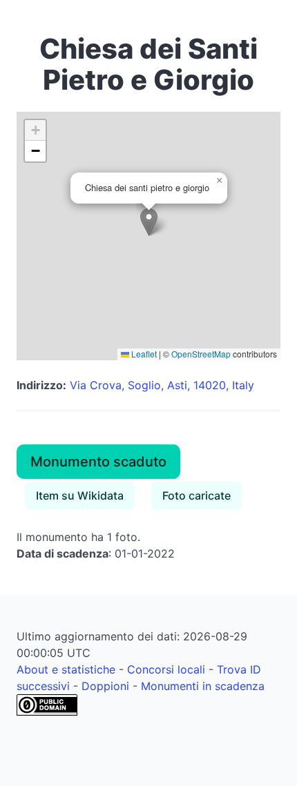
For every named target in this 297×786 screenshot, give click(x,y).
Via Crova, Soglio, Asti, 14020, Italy (162, 385)
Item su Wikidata (80, 495)
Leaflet (143, 354)
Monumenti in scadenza (203, 686)
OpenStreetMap (201, 354)
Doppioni (105, 686)
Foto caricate (196, 495)
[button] (148, 222)
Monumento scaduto (98, 461)
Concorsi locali (166, 669)
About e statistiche (66, 669)
